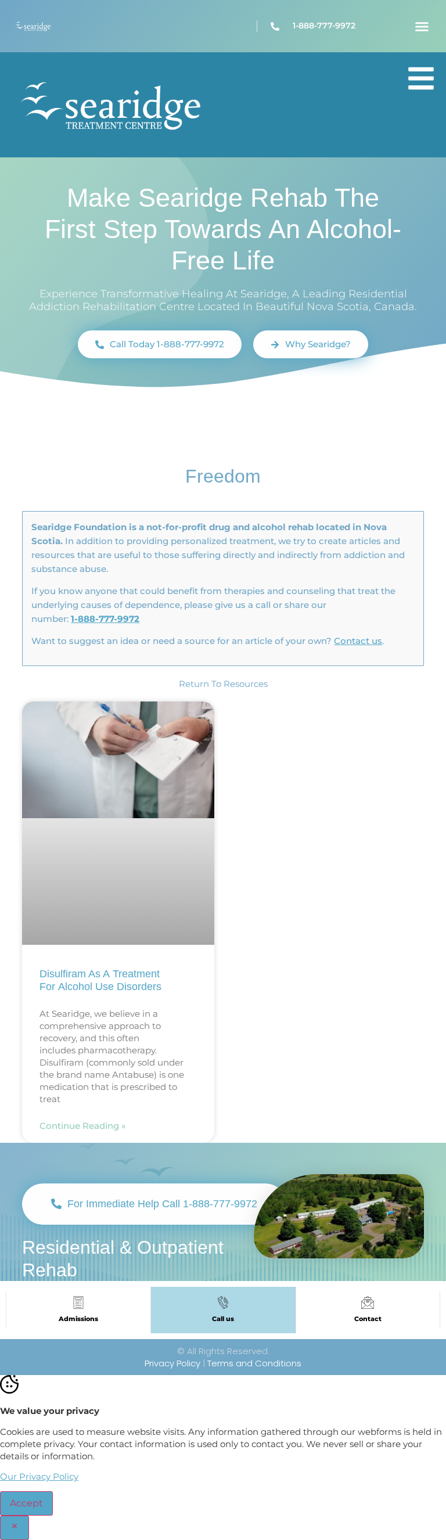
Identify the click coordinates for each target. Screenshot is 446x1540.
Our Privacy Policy (39, 1476)
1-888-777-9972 (105, 618)
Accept (26, 1503)
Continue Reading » (82, 1126)
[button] (422, 26)
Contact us (358, 640)
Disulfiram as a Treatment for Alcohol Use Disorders (101, 980)
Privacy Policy (172, 1363)
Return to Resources (223, 683)
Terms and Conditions (254, 1363)
